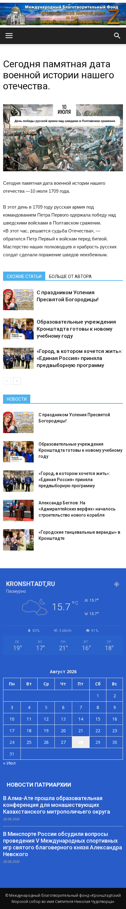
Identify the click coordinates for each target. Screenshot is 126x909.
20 (63, 730)
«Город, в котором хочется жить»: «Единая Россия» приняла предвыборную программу (79, 358)
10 (11, 719)
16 (114, 719)
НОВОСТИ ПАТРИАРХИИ (39, 784)
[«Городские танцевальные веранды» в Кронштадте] (18, 540)
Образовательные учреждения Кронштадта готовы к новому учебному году (76, 329)
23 (114, 730)
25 (29, 742)
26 (46, 742)
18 (29, 730)
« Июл (9, 763)
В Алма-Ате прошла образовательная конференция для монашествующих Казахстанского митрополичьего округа (56, 805)
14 (80, 719)
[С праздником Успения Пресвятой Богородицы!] (18, 299)
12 (46, 719)
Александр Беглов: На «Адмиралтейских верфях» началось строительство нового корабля (77, 509)
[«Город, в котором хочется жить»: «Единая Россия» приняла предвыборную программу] (18, 358)
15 (97, 719)
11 (29, 719)
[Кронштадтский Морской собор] (63, 14)
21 (80, 730)
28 (80, 742)
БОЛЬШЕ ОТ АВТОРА (70, 276)
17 (11, 730)
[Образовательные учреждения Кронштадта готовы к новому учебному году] (18, 328)
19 (46, 730)
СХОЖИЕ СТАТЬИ (24, 276)
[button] (117, 36)
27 (63, 742)
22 (97, 730)
